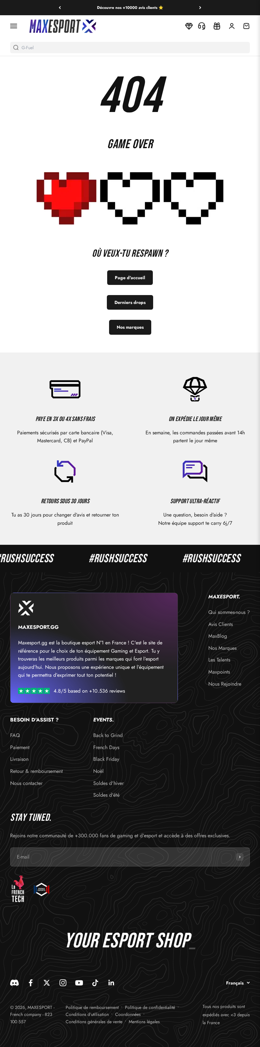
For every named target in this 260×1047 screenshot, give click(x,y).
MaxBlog (217, 636)
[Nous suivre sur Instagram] (63, 982)
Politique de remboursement (92, 1007)
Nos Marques (222, 648)
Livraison (19, 759)
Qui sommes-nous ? (229, 612)
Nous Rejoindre (224, 684)
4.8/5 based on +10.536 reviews (89, 691)
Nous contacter (26, 783)
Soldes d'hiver (108, 783)
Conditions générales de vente (94, 1021)
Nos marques (130, 327)
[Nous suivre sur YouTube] (79, 982)
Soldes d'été (106, 795)
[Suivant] (200, 7)
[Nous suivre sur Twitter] (46, 982)
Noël (98, 771)
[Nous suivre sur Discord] (14, 982)
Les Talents (219, 659)
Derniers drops (130, 302)
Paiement (19, 747)
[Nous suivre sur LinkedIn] (111, 982)
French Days (106, 747)
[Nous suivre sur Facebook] (30, 982)
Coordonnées (128, 1014)
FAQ (15, 735)
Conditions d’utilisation (87, 1014)
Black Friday (106, 759)
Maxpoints (219, 671)
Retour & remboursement (36, 771)
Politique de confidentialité (150, 1007)
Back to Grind (108, 735)
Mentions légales (144, 1021)
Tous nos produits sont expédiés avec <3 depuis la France (226, 1014)
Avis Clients (220, 624)
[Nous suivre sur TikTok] (95, 982)
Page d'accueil (130, 277)
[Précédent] (60, 7)
